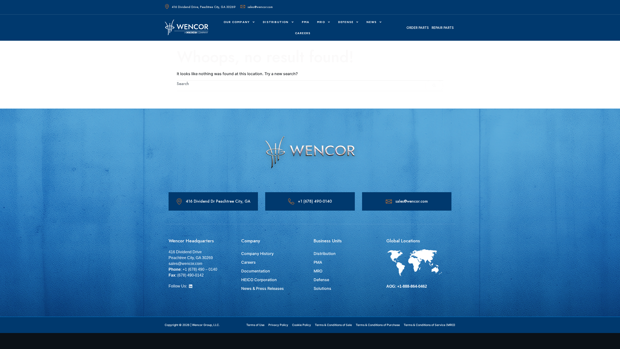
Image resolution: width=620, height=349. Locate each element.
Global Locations (403, 241)
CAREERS (302, 33)
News (371, 22)
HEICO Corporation (259, 279)
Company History (257, 253)
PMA (306, 22)
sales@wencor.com (260, 7)
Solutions (322, 288)
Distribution (275, 22)
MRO (321, 22)
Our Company (237, 22)
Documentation (255, 271)
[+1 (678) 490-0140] (291, 201)
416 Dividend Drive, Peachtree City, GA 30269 (204, 7)
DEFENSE (345, 22)
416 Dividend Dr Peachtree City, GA (218, 201)
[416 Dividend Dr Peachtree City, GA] (179, 201)
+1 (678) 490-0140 (315, 201)
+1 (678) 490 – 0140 (200, 269)
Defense (321, 279)
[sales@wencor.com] (389, 201)
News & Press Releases (262, 288)
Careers (248, 262)
